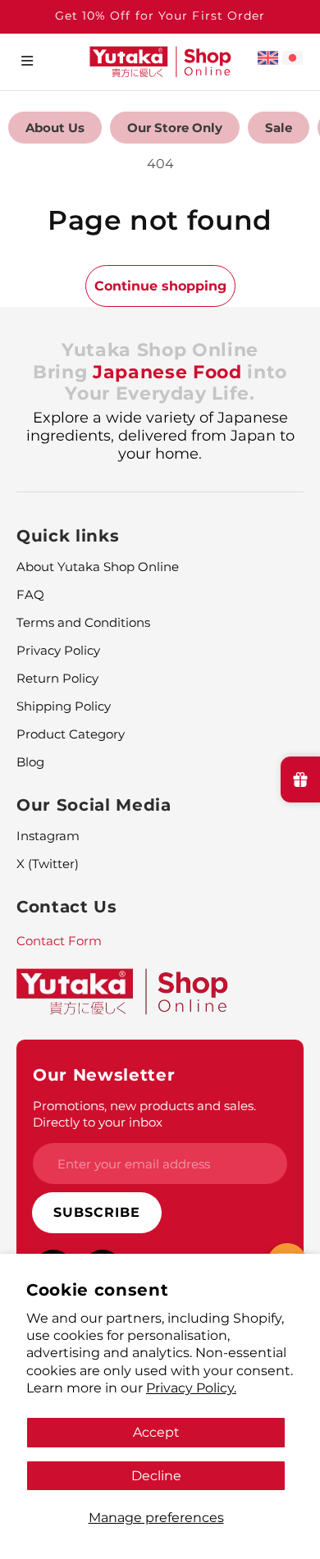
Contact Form (59, 941)
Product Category (70, 734)
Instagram (48, 836)
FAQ (30, 594)
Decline (156, 1475)
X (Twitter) (47, 863)
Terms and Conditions (83, 622)
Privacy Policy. (191, 1387)
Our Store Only (174, 127)
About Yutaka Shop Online (97, 566)
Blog (30, 762)
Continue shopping (160, 285)
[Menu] (27, 61)
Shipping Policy (63, 706)
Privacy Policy (58, 650)
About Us (55, 127)
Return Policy (57, 678)
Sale (278, 127)
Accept (156, 1432)
